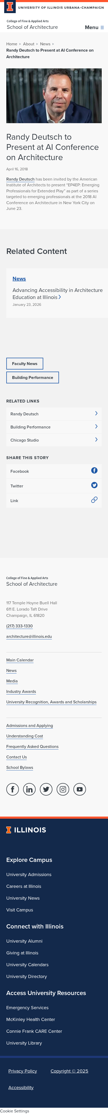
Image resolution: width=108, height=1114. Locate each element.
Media (12, 681)
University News (23, 898)
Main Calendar (20, 660)
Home (11, 44)
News (45, 44)
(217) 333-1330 (19, 626)
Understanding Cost (24, 736)
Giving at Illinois (22, 952)
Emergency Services (27, 1007)
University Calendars (27, 964)
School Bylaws (19, 767)
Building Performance (30, 427)
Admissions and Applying (29, 725)
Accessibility (21, 1087)
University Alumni (24, 941)
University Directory (26, 976)
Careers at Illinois (23, 886)
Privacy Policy (22, 1071)
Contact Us (16, 757)
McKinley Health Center (30, 1019)
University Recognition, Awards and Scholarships (51, 702)
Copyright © (69, 1071)
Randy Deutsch (20, 179)
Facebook (19, 471)
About (28, 44)
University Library (24, 1043)
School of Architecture (32, 27)
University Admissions (28, 874)
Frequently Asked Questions (32, 746)
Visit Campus (19, 909)
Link (14, 500)
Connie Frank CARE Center (34, 1031)
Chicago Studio (24, 440)
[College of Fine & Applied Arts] (32, 21)
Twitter (16, 486)
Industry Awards (21, 691)
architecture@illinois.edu (29, 636)
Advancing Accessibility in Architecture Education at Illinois (58, 293)
